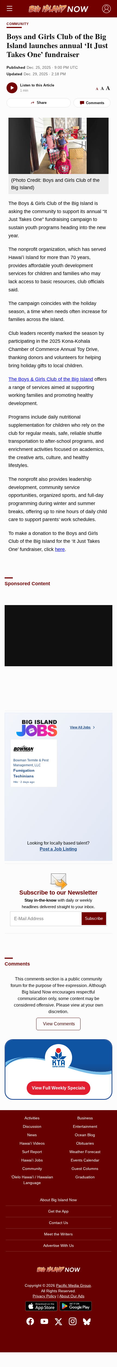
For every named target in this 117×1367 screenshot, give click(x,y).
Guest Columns (85, 1168)
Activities (31, 1118)
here (60, 549)
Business (85, 1118)
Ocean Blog (85, 1135)
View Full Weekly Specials (58, 1088)
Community (18, 24)
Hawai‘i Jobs (32, 1160)
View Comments (59, 1024)
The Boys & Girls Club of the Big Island (50, 379)
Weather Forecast (84, 1152)
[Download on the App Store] (41, 1306)
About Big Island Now (58, 1200)
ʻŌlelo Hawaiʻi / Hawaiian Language (32, 1180)
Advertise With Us (58, 1245)
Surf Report (32, 1152)
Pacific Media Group (73, 1285)
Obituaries (85, 1143)
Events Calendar (85, 1160)
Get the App (58, 1211)
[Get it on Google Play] (76, 1306)
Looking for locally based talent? (58, 846)
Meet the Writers (58, 1234)
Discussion (32, 1126)
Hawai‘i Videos (32, 1143)
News (32, 1135)
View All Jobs (80, 727)
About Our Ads (71, 1296)
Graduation (85, 1177)
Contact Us (58, 1222)
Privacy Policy (44, 1296)
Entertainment (85, 1126)
